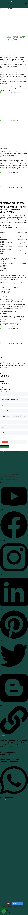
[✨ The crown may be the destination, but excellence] (21, 828)
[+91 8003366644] (14, 796)
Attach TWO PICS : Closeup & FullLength (11, 437)
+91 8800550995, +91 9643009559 (9, 753)
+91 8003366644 (7, 797)
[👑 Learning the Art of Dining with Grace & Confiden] (7, 877)
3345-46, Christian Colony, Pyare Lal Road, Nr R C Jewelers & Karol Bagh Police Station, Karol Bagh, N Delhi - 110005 (14, 743)
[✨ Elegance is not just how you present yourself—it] (7, 828)
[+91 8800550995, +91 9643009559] (0, 750)
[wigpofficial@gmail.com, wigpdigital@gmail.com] (0, 757)
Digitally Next (3, 908)
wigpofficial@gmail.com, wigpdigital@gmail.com (9, 760)
